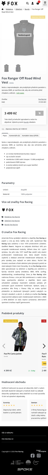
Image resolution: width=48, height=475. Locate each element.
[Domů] (2, 9)
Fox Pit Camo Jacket (13, 353)
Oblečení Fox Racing (12, 221)
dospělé (24, 190)
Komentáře (14, 136)
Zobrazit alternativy (39, 113)
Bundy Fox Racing (11, 225)
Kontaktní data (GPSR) (30, 136)
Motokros (9, 9)
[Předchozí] (4, 346)
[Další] (44, 346)
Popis (5, 136)
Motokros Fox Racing (12, 217)
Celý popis (20, 93)
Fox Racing (42, 99)
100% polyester (26, 194)
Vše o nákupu (7, 433)
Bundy (27, 9)
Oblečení (19, 9)
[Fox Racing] (24, 211)
